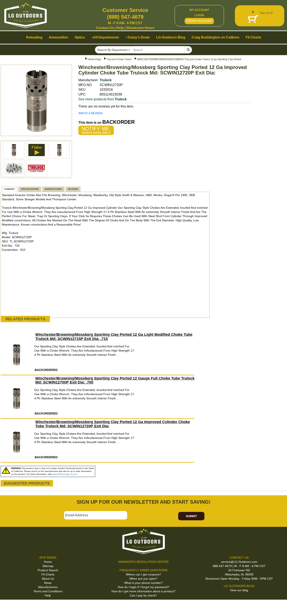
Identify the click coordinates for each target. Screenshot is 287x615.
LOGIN (199, 15)
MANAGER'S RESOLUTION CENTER (143, 561)
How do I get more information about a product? (143, 591)
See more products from (102, 99)
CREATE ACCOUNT (199, 21)
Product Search (48, 570)
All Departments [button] (106, 37)
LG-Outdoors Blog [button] (170, 37)
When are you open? (143, 578)
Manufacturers (48, 587)
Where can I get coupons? (143, 574)
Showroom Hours (140, 28)
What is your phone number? (143, 582)
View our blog (239, 590)
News (47, 582)
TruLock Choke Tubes (119, 59)
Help (120, 28)
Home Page (94, 59)
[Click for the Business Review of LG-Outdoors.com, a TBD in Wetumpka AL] (8, 606)
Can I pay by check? (143, 595)
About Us (48, 578)
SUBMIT (191, 516)
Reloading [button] (34, 37)
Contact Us (105, 28)
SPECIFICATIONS (30, 189)
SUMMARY (9, 189)
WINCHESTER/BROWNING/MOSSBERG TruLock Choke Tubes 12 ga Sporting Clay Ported (189, 59)
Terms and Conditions (47, 591)
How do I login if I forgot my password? (143, 587)
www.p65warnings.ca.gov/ (64, 474)
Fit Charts (47, 574)
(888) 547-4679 (125, 17)
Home (48, 561)
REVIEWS (73, 189)
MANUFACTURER (53, 189)
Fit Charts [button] (253, 37)
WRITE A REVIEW (90, 113)
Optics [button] (80, 37)
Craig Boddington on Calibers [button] (215, 37)
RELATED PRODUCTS (25, 319)
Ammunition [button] (58, 37)
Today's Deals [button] (138, 37)
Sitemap (47, 566)
